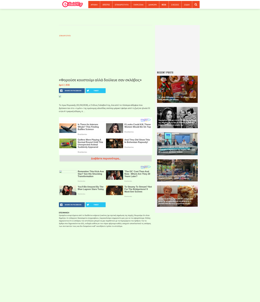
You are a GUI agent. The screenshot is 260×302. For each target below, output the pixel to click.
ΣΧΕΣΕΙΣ (175, 4)
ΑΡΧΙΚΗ (94, 4)
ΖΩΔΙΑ (187, 4)
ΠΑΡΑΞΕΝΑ (138, 4)
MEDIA (164, 4)
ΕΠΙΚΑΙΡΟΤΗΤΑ (122, 4)
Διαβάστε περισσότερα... (105, 158)
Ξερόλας (71, 4)
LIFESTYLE (106, 4)
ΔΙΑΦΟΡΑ (152, 4)
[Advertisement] (105, 60)
